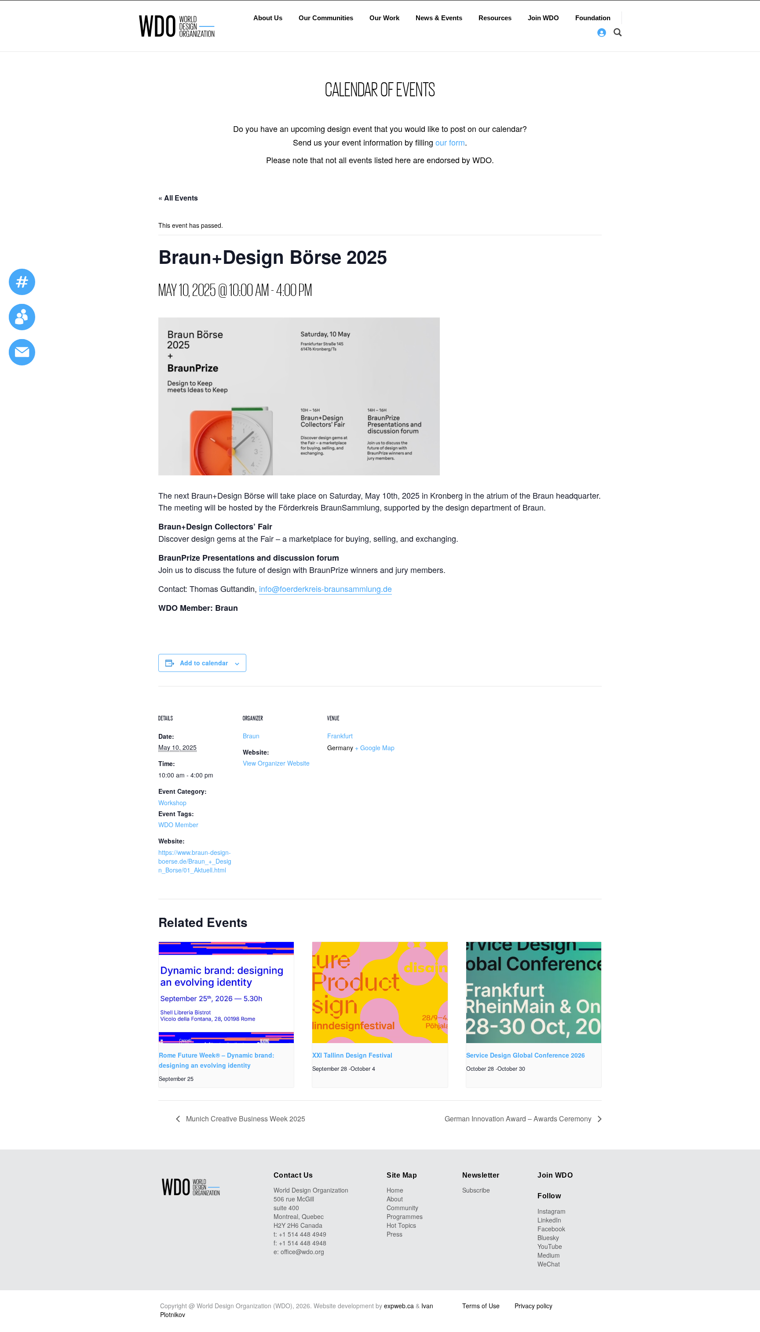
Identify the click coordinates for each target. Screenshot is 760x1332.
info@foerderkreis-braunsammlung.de (325, 588)
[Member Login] (601, 32)
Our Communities (326, 18)
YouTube (549, 1246)
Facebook (551, 1228)
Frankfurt (340, 735)
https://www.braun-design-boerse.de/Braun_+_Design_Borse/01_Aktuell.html (194, 861)
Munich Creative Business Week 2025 (244, 1118)
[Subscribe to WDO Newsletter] (22, 352)
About (395, 1198)
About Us (267, 18)
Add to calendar (204, 662)
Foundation (592, 18)
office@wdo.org (302, 1251)
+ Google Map (375, 747)
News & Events (439, 18)
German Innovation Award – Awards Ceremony (519, 1118)
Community (402, 1207)
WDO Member (178, 824)
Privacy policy (533, 1305)
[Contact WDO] (22, 317)
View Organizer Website (276, 763)
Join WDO (543, 18)
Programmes (405, 1216)
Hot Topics (401, 1225)
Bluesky (548, 1237)
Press (394, 1234)
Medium (548, 1255)
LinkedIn (549, 1219)
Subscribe (476, 1190)
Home (395, 1190)
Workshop (172, 802)
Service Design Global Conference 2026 (525, 1055)
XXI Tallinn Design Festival (352, 1055)
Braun (251, 735)
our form (450, 142)
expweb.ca (399, 1305)
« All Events (178, 198)
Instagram (551, 1211)
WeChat (548, 1263)
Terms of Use (481, 1305)
